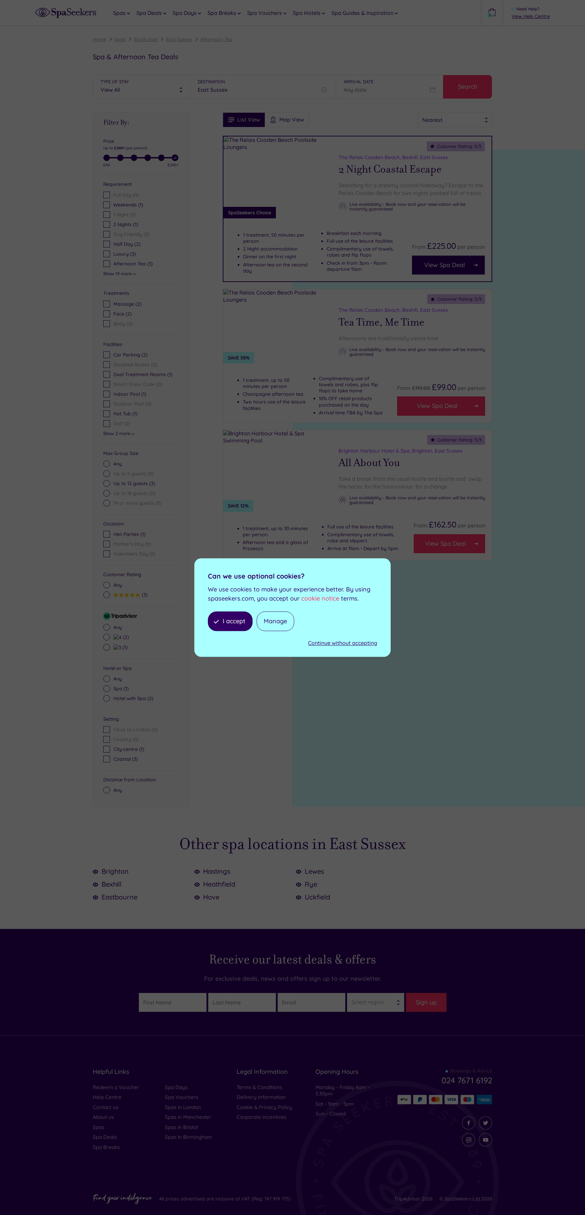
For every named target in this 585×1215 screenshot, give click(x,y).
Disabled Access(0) (135, 365)
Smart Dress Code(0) (137, 384)
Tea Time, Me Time (381, 322)
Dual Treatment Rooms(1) (142, 374)
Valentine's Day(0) (134, 554)
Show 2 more (116, 433)
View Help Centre (531, 16)
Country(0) (126, 739)
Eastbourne (119, 897)
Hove (211, 897)
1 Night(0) (124, 215)
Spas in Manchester (188, 1117)
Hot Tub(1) (125, 414)
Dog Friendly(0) (131, 234)
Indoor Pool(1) (129, 394)
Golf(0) (121, 423)
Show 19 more (117, 273)
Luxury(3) (124, 254)
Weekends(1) (128, 205)
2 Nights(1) (125, 224)
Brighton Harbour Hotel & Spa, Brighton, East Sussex (400, 451)
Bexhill (112, 884)
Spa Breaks (106, 1147)
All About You (369, 463)
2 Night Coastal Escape (390, 169)
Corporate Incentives (261, 1117)
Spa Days (176, 1087)
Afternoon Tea (216, 39)
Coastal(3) (125, 759)
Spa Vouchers (181, 1097)
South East (146, 39)
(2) (127, 304)
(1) (124, 647)
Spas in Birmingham (188, 1137)
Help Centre (107, 1097)
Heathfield (219, 884)
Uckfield (317, 897)
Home (99, 39)
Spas (120, 39)
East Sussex (179, 39)
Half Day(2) (126, 244)
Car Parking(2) (130, 355)
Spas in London (183, 1107)
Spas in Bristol (181, 1127)
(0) (123, 324)
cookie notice (320, 598)
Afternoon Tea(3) (133, 264)
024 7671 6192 (466, 1080)
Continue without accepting (342, 643)
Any (117, 464)
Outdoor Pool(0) (132, 404)
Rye (311, 884)
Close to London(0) (135, 729)
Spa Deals (105, 1137)
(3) (134, 483)
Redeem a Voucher (116, 1087)
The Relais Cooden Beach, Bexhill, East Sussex (393, 157)
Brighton (115, 871)
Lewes (314, 871)
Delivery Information (261, 1097)
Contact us (105, 1107)
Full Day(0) (126, 195)
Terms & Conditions (259, 1087)
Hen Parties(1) (129, 534)
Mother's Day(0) (132, 544)
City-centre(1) (128, 749)
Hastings (216, 871)
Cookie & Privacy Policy (264, 1107)
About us (103, 1117)
